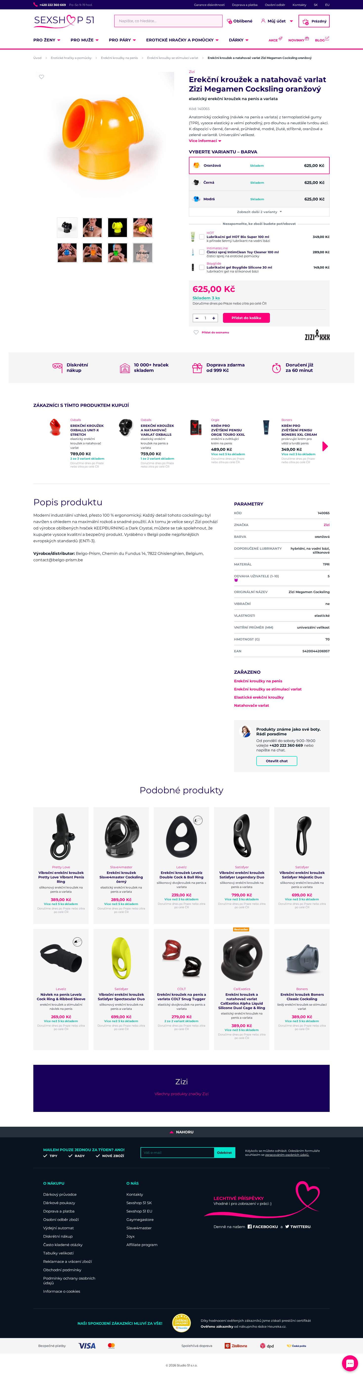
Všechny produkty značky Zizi (182, 1093)
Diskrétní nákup (58, 1236)
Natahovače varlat (251, 705)
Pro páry (120, 40)
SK (316, 5)
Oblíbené (241, 21)
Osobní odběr (275, 5)
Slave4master (139, 1228)
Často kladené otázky (62, 1244)
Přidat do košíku (246, 318)
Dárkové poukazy (59, 1202)
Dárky (236, 40)
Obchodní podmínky (62, 1270)
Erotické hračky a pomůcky (180, 40)
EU (327, 5)
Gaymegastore (140, 1219)
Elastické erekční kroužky (259, 697)
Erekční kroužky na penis (119, 58)
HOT (210, 233)
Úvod (37, 58)
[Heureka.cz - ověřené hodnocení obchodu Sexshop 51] (181, 1331)
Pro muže (82, 40)
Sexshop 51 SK (139, 1202)
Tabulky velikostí (58, 1253)
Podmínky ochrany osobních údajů (69, 1280)
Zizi (192, 72)
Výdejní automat (58, 1228)
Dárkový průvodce (60, 1194)
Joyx (130, 1236)
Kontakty (299, 5)
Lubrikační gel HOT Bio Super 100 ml (238, 237)
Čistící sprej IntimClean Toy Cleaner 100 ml (243, 252)
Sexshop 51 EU (139, 1211)
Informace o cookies (61, 1291)
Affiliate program (142, 1244)
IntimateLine (217, 248)
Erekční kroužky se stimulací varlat (172, 58)
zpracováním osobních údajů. (287, 1155)
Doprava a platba (245, 5)
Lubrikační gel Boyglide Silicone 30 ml (239, 267)
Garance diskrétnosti (209, 5)
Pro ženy (44, 40)
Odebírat (224, 1153)
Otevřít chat (277, 761)
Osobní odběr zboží (61, 1219)
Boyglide (214, 263)
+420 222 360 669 (53, 5)
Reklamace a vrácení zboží (67, 1261)
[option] (76, 443)
